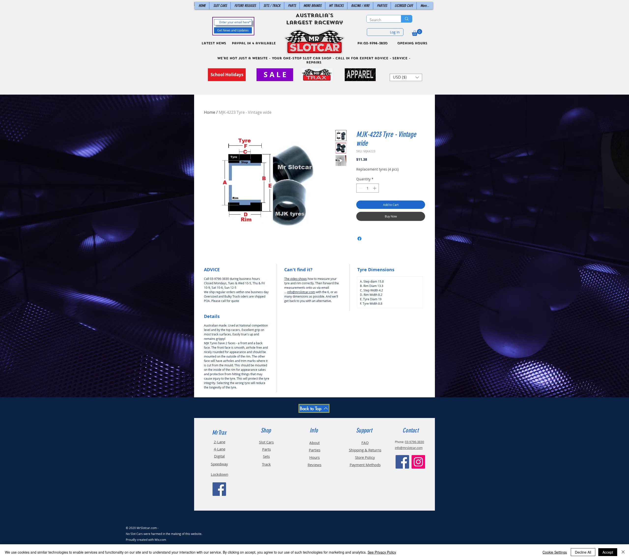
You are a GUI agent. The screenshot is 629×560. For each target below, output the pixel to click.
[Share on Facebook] (359, 239)
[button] (417, 32)
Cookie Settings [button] (555, 552)
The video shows (295, 279)
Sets (266, 456)
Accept (607, 552)
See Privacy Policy (382, 552)
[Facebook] (219, 489)
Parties (314, 449)
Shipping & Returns (365, 449)
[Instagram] (418, 462)
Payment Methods (365, 464)
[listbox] (406, 77)
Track (266, 464)
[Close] (623, 552)
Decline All (583, 552)
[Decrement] (360, 188)
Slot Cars (266, 442)
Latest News (213, 43)
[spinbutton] (367, 188)
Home (209, 112)
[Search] (406, 18)
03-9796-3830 (414, 442)
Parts (266, 449)
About (314, 442)
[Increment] (375, 188)
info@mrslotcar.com (301, 292)
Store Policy (365, 457)
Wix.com (160, 540)
